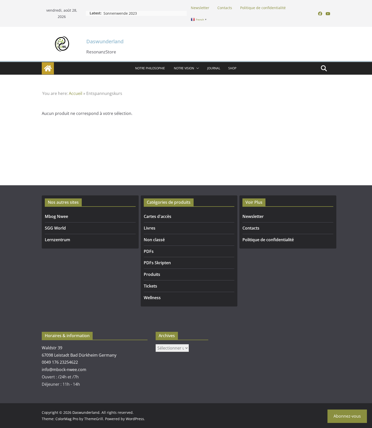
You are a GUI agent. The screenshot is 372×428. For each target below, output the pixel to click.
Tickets (150, 286)
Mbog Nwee (56, 216)
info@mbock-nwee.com (64, 369)
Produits (152, 274)
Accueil (75, 93)
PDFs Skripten (157, 263)
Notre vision (184, 68)
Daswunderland (104, 41)
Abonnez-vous (347, 416)
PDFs (149, 251)
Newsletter (200, 7)
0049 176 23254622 (60, 362)
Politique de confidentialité (263, 7)
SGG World (55, 228)
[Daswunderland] (48, 68)
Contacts (224, 7)
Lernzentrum (57, 239)
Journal (213, 68)
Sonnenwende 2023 (120, 13)
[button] (196, 68)
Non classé (154, 239)
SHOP (232, 68)
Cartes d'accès (157, 216)
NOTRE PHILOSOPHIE (150, 68)
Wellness (152, 297)
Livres (149, 228)
